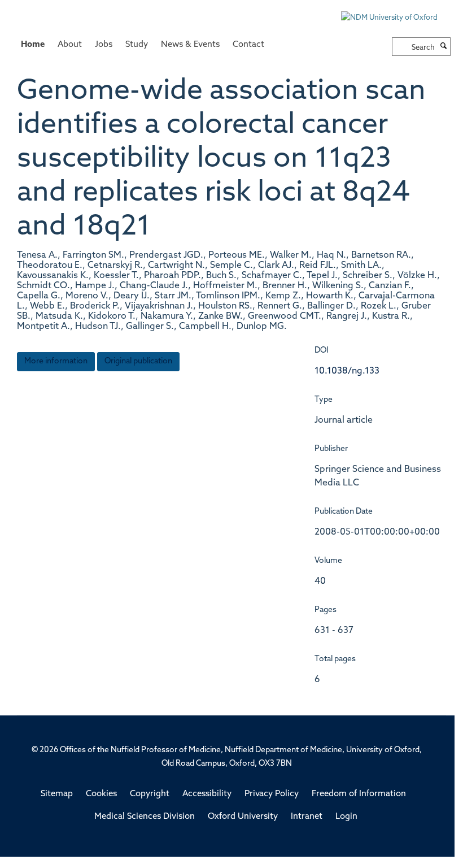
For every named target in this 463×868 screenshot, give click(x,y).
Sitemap (57, 794)
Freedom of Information (359, 794)
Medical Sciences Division (144, 817)
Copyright (149, 794)
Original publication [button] (138, 361)
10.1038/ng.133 (347, 371)
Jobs (103, 45)
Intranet (306, 817)
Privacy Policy (271, 794)
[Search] (444, 47)
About (70, 45)
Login (346, 817)
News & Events (190, 45)
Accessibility (206, 794)
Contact (248, 45)
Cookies (101, 794)
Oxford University (243, 817)
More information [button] (56, 361)
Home (33, 45)
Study (136, 45)
